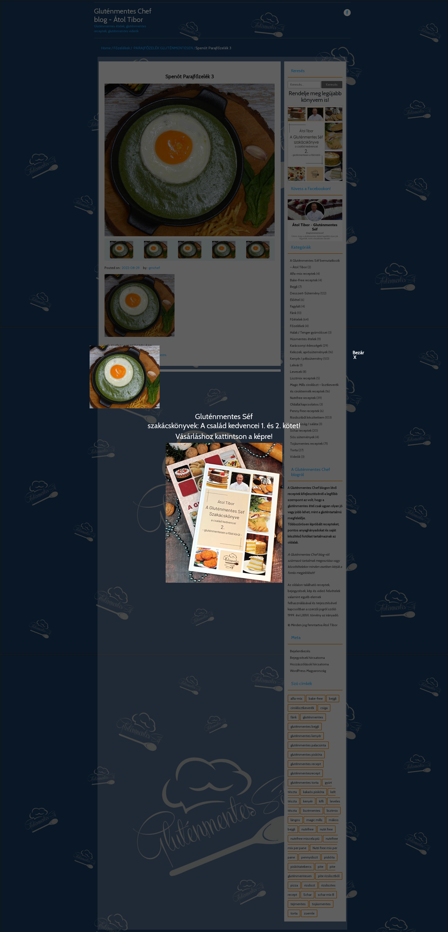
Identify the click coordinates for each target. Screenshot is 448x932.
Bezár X (355, 352)
